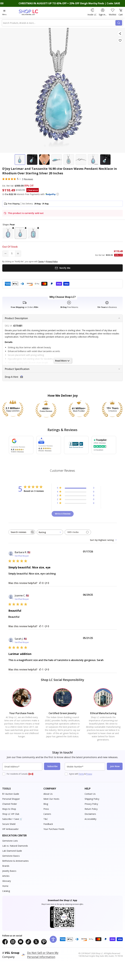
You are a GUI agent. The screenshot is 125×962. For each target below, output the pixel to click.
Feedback (48, 824)
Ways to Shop (9, 808)
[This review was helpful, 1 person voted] (40, 626)
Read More (61, 360)
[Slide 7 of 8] (93, 159)
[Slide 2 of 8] (32, 159)
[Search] (118, 23)
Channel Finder (9, 803)
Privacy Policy (91, 803)
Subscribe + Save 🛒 (12, 819)
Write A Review (62, 513)
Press (46, 808)
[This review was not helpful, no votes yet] (46, 583)
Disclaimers (90, 813)
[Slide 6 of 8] (81, 159)
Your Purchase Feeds (53, 829)
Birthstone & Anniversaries (15, 860)
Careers (47, 813)
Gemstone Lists (10, 840)
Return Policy (91, 808)
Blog (45, 803)
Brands (5, 865)
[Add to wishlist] (120, 40)
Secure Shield (8, 824)
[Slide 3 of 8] (44, 159)
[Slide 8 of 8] (105, 159)
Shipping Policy (92, 798)
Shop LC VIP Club (10, 813)
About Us (48, 793)
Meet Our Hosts (51, 798)
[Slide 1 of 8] (20, 159)
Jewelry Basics (9, 870)
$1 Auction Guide (10, 793)
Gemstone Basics (11, 855)
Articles (5, 875)
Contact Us (90, 793)
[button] (57, 194)
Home (5, 885)
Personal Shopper (11, 798)
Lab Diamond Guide (12, 850)
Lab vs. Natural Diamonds (15, 845)
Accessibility (90, 819)
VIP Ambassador (10, 829)
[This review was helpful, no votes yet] (40, 583)
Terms (81, 774)
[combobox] (59, 23)
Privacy (89, 774)
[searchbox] (19, 532)
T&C (45, 819)
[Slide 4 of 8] (56, 159)
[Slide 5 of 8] (68, 159)
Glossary (6, 880)
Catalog (6, 891)
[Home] (31, 12)
